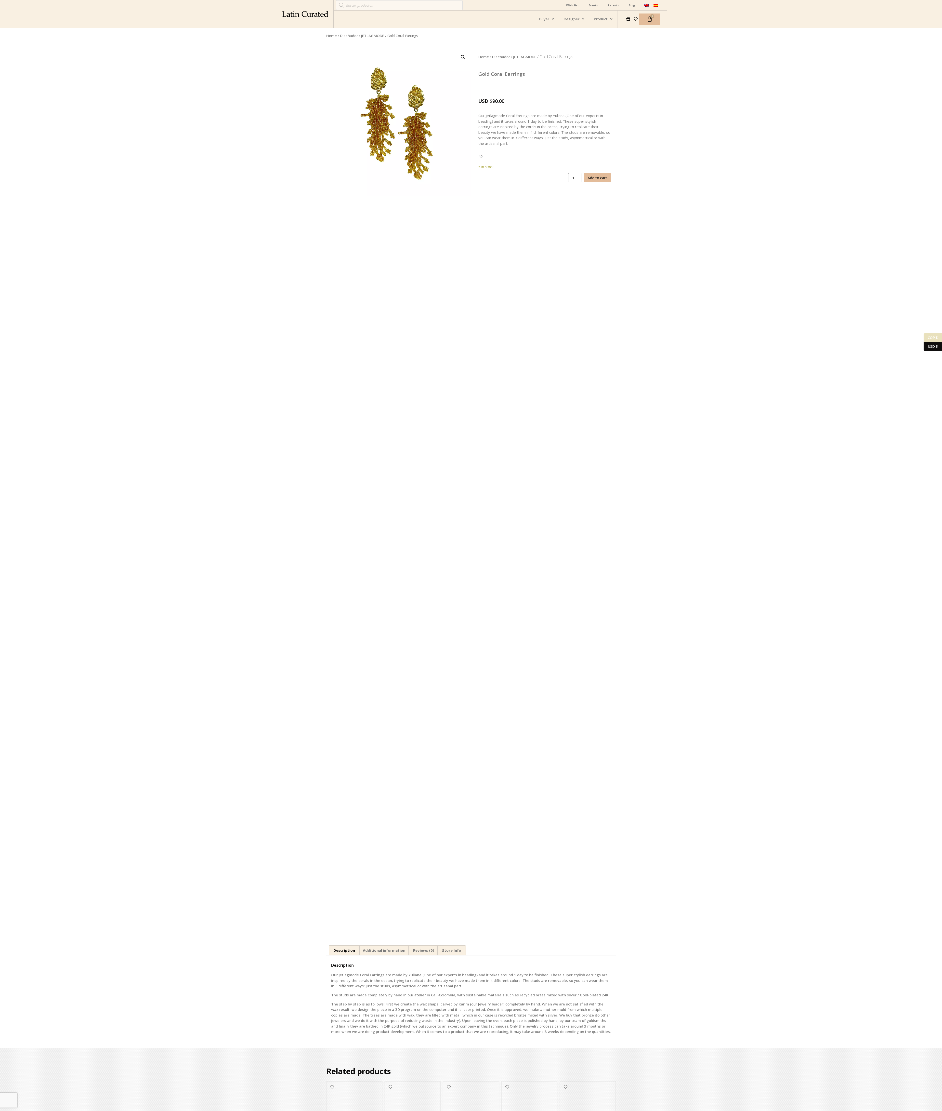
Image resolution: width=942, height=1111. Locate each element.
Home (331, 35)
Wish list (572, 5)
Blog (632, 5)
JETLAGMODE (372, 35)
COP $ (931, 337)
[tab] (344, 950)
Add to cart (597, 177)
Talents (613, 5)
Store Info (451, 950)
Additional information (384, 950)
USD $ (931, 346)
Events (593, 5)
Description (344, 950)
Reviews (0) (423, 950)
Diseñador (349, 35)
